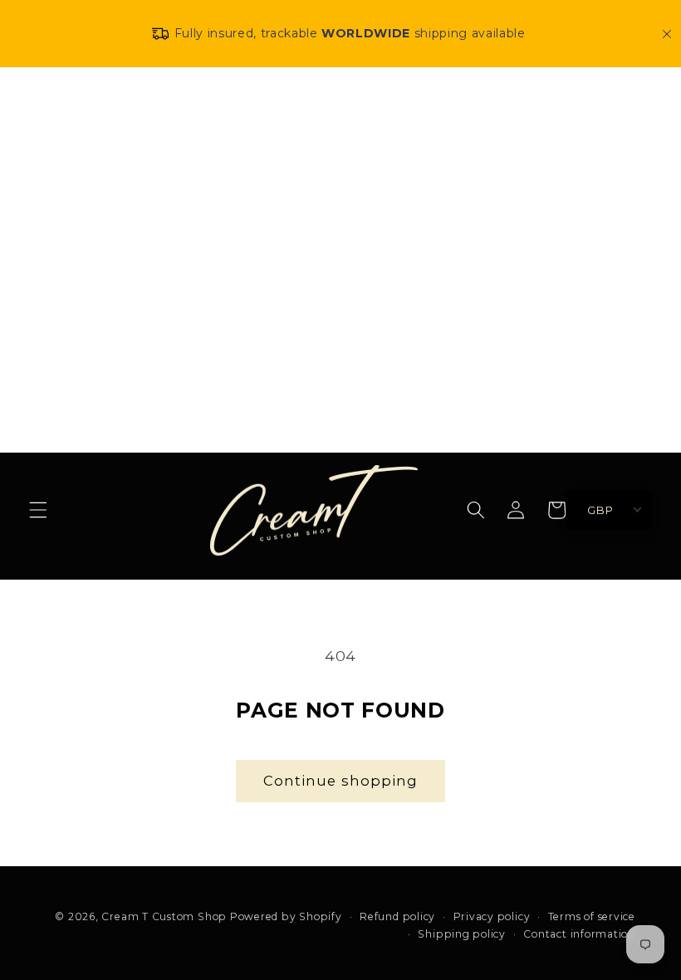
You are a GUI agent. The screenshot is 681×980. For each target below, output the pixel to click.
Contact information (579, 934)
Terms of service (591, 916)
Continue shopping (341, 780)
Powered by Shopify (286, 916)
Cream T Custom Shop (164, 916)
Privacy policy (492, 916)
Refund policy (397, 916)
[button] (38, 510)
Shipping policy (462, 934)
